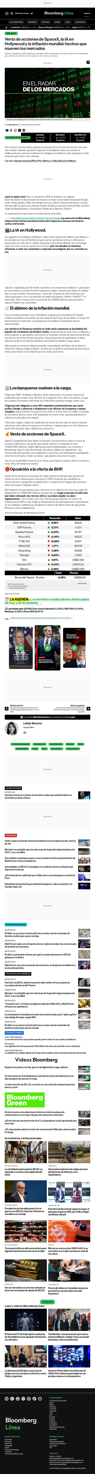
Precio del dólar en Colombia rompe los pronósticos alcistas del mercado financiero (68, 1291)
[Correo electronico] (25, 732)
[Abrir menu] (7, 13)
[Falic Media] (87, 16)
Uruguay (52, 1421)
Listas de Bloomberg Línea (14, 1454)
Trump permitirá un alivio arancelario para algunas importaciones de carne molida (26, 1249)
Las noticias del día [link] (16, 22)
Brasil (51, 1403)
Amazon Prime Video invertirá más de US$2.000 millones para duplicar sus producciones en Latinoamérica (67, 1373)
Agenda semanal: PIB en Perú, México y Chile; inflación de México (45, 161)
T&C (50, 1448)
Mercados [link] (45, 22)
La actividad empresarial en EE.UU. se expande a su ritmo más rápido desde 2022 (24, 1172)
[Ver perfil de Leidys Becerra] (14, 728)
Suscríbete (53, 1439)
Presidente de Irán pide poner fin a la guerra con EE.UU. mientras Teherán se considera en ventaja (24, 1211)
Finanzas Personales (12, 1450)
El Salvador (53, 1425)
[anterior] (6, 709)
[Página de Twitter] (12, 1399)
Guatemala (53, 1429)
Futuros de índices (72, 749)
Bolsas (81, 744)
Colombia (52, 1409)
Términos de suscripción (57, 1444)
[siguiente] (88, 709)
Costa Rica (53, 1423)
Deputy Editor (28, 727)
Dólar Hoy (8, 1444)
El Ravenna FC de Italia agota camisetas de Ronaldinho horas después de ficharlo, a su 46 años (26, 1337)
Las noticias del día (56, 744)
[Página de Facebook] (6, 1399)
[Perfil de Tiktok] (34, 1399)
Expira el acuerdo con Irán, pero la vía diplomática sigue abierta (36, 1067)
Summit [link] (57, 22)
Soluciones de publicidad (57, 1464)
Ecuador (52, 1417)
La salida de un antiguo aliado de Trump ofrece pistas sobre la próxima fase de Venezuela (45, 1053)
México (51, 1405)
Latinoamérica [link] (80, 22)
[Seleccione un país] (32, 13)
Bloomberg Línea (39, 744)
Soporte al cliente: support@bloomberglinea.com (66, 1462)
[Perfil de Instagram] (23, 1399)
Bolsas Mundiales (22, 749)
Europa (35, 749)
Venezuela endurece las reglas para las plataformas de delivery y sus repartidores (68, 1172)
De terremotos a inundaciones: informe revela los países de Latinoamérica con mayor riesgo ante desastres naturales (35, 1113)
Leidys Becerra (12, 125)
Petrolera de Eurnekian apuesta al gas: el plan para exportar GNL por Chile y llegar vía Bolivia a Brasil (68, 1212)
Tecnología (53, 1446)
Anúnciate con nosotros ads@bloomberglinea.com (66, 1460)
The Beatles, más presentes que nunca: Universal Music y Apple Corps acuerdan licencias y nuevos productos (68, 1337)
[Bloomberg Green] (47, 1100)
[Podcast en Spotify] (40, 1399)
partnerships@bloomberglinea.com (61, 1458)
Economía (8, 1439)
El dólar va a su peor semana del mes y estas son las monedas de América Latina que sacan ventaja (37, 934)
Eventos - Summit (55, 1456)
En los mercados (57, 749)
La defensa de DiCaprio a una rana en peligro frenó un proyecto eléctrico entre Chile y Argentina (25, 1373)
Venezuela (52, 1411)
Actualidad (8, 1446)
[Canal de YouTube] (18, 1399)
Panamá (52, 1419)
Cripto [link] (67, 22)
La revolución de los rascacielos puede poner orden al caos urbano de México (40, 1039)
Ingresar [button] (87, 13)
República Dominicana (57, 1427)
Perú (50, 1415)
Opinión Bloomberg (14, 1033)
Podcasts (8, 1452)
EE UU (44, 749)
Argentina (52, 1407)
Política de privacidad (56, 1442)
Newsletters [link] (32, 22)
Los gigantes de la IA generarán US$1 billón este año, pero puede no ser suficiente (42, 1046)
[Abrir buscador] (12, 13)
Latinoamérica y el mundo (57, 1401)
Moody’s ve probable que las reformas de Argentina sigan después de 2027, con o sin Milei (24, 710)
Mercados (11, 33)
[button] (88, 62)
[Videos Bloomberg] (47, 1060)
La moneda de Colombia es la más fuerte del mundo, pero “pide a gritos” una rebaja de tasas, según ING (69, 710)
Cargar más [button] (47, 1302)
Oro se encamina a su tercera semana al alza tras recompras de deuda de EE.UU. (25, 1289)
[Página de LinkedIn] (29, 1399)
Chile (51, 1413)
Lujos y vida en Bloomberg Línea (24, 1306)
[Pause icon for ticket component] (6, 27)
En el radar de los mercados (20, 744)
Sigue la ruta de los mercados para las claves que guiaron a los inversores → (42, 618)
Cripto (7, 1448)
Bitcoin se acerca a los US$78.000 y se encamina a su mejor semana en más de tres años (68, 1251)
